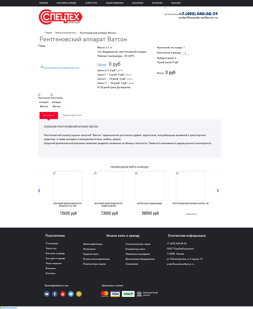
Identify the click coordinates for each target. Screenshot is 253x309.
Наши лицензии (114, 3)
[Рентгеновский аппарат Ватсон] (44, 101)
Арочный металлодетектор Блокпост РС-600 (67, 204)
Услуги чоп (51, 248)
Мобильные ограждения (138, 254)
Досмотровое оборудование (140, 259)
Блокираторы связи (135, 249)
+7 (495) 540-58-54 (177, 244)
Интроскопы (89, 249)
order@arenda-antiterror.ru (180, 264)
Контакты (157, 3)
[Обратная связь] (214, 10)
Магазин (176, 3)
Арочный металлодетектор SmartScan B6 (108, 204)
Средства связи (90, 254)
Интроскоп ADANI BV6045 (149, 203)
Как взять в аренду (66, 3)
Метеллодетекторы (92, 244)
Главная (43, 3)
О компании (52, 243)
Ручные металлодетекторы (96, 259)
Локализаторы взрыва (94, 264)
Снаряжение (132, 264)
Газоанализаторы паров (138, 244)
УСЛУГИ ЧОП (91, 3)
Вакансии (137, 3)
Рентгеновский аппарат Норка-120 (190, 203)
